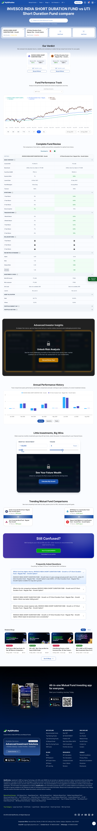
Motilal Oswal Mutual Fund (74, 795)
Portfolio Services (68, 747)
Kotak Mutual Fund (9, 801)
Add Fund (60, 34)
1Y (29, 131)
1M (8, 131)
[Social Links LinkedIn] (79, 815)
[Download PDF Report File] (50, 151)
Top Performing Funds (52, 738)
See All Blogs (47, 658)
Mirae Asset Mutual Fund (10, 797)
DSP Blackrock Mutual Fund (11, 799)
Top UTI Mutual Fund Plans (68, 799)
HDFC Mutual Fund (24, 797)
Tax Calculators (67, 758)
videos (89, 629)
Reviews (65, 766)
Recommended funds (52, 733)
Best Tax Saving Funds (52, 744)
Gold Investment (67, 744)
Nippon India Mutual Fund (39, 801)
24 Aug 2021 (70, 131)
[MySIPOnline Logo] (8, 2)
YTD (24, 131)
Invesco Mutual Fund (74, 797)
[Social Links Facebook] (75, 815)
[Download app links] (55, 699)
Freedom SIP (66, 738)
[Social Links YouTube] (86, 815)
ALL (44, 131)
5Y (39, 131)
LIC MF (83, 797)
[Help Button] (94, 823)
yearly (56, 421)
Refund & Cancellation (86, 760)
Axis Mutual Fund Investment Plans (30, 799)
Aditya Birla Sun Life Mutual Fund (40, 797)
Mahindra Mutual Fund (59, 795)
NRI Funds (49, 747)
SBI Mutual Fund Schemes (23, 801)
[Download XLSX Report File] (54, 151)
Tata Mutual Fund (82, 799)
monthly (41, 421)
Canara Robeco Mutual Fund (59, 797)
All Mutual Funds (50, 741)
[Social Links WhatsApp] (92, 815)
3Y (34, 131)
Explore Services (12, 751)
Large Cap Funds (17, 807)
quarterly (49, 421)
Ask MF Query (84, 741)
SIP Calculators (67, 755)
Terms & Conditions (85, 755)
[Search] (84, 2)
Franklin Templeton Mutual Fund (50, 799)
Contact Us (83, 744)
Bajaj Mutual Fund (33, 795)
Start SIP (65, 733)
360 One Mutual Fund (46, 795)
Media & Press (84, 738)
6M (18, 131)
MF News (48, 763)
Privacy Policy (84, 758)
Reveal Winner (37, 71)
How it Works (66, 763)
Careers (82, 747)
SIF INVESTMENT (68, 736)
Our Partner (83, 736)
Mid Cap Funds (66, 807)
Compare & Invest (68, 760)
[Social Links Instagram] (89, 815)
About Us (82, 733)
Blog (47, 755)
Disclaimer (83, 763)
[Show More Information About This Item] (14, 160)
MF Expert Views (51, 760)
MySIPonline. (15, 815)
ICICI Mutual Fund (22, 795)
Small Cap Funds (55, 807)
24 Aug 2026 (84, 131)
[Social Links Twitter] (82, 815)
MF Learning (49, 766)
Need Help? (78, 2)
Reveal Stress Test (48, 360)
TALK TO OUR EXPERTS (48, 550)
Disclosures (83, 766)
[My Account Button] (93, 2)
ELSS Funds (27, 807)
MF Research (49, 758)
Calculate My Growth (48, 481)
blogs (83, 629)
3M (13, 131)
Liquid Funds (35, 807)
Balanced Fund (45, 807)
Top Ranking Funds (51, 736)
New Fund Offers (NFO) (69, 741)
